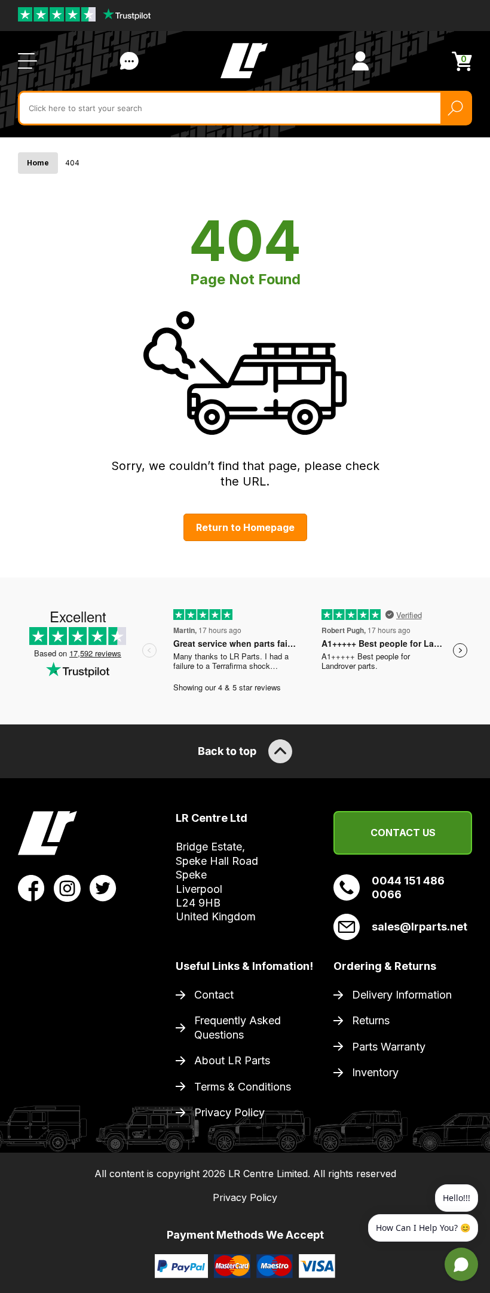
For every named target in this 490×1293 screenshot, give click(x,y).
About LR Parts (232, 1060)
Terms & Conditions (242, 1086)
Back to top (227, 751)
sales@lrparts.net (419, 926)
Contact (214, 994)
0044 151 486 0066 (408, 887)
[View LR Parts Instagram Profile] (67, 887)
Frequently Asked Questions (237, 1027)
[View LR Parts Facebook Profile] (31, 887)
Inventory (375, 1072)
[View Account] (360, 60)
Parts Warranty (388, 1046)
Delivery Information (402, 994)
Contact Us (129, 60)
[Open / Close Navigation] (27, 61)
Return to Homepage (245, 527)
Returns (371, 1020)
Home (38, 162)
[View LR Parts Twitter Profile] (103, 887)
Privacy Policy (229, 1112)
